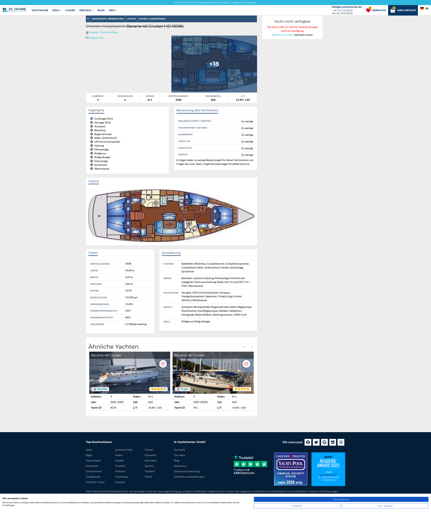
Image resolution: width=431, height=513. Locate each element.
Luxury (70, 10)
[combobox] (424, 8)
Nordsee (120, 482)
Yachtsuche (39, 10)
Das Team (179, 455)
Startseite (179, 449)
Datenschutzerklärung (187, 471)
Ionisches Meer (124, 449)
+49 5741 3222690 (342, 10)
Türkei (148, 476)
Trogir (184, 389)
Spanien (149, 465)
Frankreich (92, 465)
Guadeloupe (93, 476)
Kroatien (120, 465)
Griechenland (94, 471)
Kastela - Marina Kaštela (103, 32)
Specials (85, 10)
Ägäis (89, 455)
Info (112, 10)
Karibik (119, 460)
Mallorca (120, 471)
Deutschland (93, 460)
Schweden (150, 455)
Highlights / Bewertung (108, 18)
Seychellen (151, 460)
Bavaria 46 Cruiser (282, 34)
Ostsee (149, 449)
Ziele (56, 10)
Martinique (121, 476)
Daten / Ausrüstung (152, 18)
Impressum (180, 465)
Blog (101, 10)
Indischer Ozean (95, 482)
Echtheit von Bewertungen (189, 476)
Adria (89, 449)
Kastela (102, 389)
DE (426, 8)
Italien (119, 455)
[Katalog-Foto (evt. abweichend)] (214, 63)
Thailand (150, 471)
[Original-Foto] (95, 37)
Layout (131, 18)
